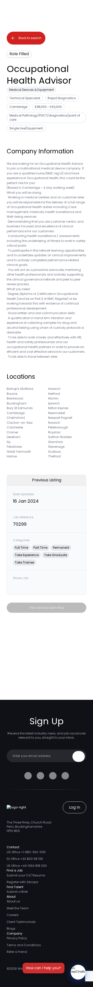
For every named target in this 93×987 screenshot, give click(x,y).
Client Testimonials (21, 922)
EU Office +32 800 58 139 (25, 859)
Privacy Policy (17, 938)
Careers (13, 915)
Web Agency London (33, 968)
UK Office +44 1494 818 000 (27, 866)
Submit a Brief (17, 892)
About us (13, 901)
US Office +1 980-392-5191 (26, 852)
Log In (74, 807)
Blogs (11, 928)
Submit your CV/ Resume (26, 875)
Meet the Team (18, 908)
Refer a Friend (17, 952)
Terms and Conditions (24, 945)
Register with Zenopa (22, 882)
